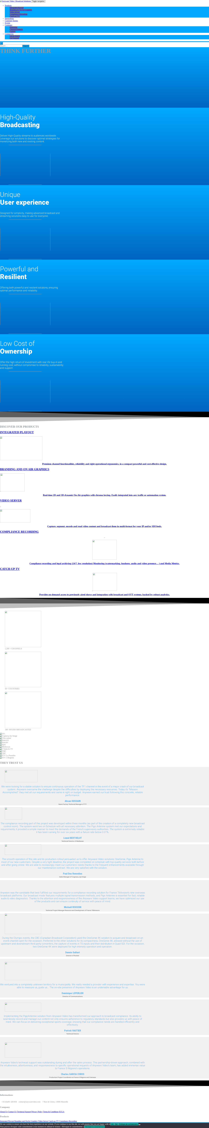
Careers (12, 32)
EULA (61, 1112)
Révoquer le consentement (94, 1127)
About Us (3, 1112)
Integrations (9, 19)
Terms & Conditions (51, 1112)
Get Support (14, 38)
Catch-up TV (15, 16)
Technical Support (24, 1112)
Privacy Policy (37, 1112)
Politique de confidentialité (128, 1124)
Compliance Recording (18, 14)
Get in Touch (15, 36)
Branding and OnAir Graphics (26, 1121)
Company (8, 25)
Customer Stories (11, 21)
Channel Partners (16, 29)
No (116, 1124)
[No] (139, 1124)
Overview (13, 27)
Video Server (15, 12)
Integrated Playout (17, 8)
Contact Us (9, 34)
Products (8, 5)
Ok (112, 1124)
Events (7, 23)
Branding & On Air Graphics (21, 10)
